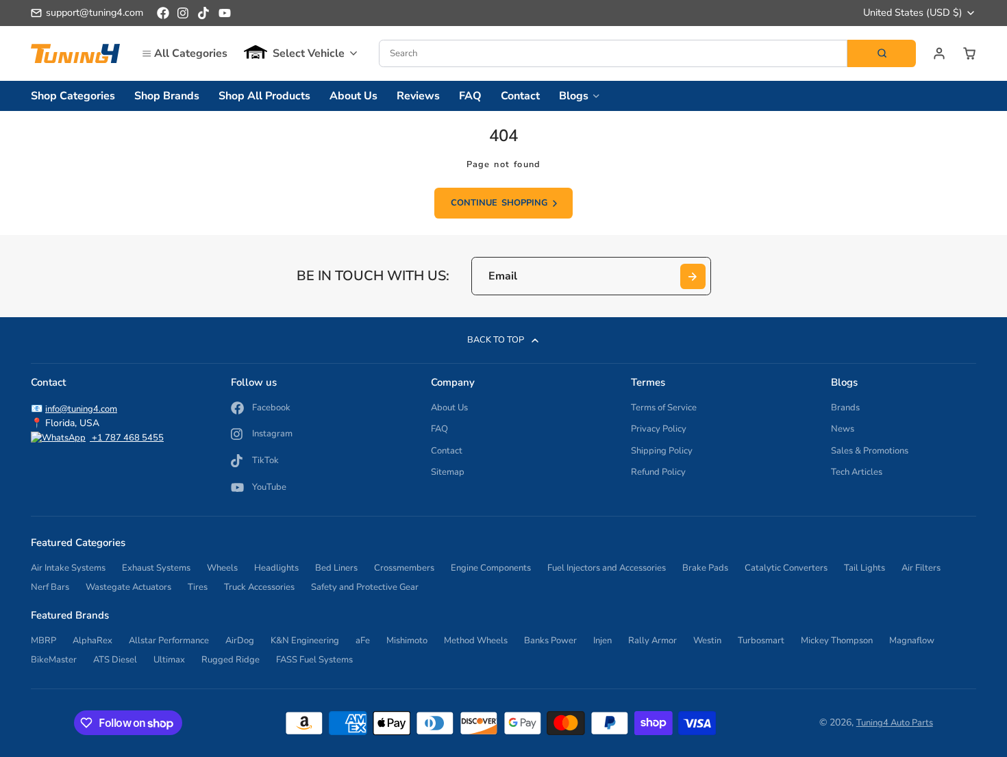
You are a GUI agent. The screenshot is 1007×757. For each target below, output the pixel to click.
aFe (363, 640)
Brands (845, 407)
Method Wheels (476, 640)
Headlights (276, 568)
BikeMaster (54, 660)
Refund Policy (658, 472)
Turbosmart (761, 640)
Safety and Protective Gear (365, 587)
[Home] (75, 53)
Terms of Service (664, 407)
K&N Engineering (305, 640)
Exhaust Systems (156, 568)
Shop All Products (264, 95)
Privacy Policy (658, 429)
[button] (300, 53)
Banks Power (550, 640)
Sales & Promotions (869, 451)
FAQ (470, 95)
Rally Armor (652, 640)
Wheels (222, 568)
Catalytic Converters (786, 568)
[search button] (881, 53)
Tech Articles (856, 472)
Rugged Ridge (230, 660)
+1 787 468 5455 (127, 438)
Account (939, 53)
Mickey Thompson (837, 640)
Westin (707, 640)
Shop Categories (73, 95)
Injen (602, 640)
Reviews (418, 95)
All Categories (190, 53)
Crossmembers (404, 568)
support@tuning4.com (94, 12)
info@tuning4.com (81, 409)
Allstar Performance (169, 640)
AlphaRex (92, 640)
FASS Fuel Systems (314, 660)
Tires (198, 587)
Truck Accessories (259, 587)
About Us (353, 95)
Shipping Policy (662, 451)
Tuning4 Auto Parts (894, 723)
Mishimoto (406, 640)
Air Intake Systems (68, 568)
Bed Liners (336, 568)
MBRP (43, 640)
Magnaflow (911, 640)
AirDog (239, 640)
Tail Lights (864, 568)
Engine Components (491, 568)
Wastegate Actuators (128, 587)
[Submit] (693, 276)
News (842, 429)
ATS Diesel (115, 660)
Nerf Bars (50, 587)
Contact (520, 95)
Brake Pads (705, 568)
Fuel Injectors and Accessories (606, 568)
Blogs (573, 95)
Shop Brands (166, 95)
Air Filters (921, 568)
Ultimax (169, 660)
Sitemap (447, 472)
